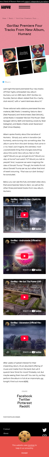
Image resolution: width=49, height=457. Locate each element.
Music (11, 18)
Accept (24, 452)
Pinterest (24, 402)
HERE (25, 381)
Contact (6, 429)
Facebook (24, 396)
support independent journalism (36, 1)
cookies (31, 445)
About (5, 433)
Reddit (24, 406)
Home (4, 18)
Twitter (24, 399)
